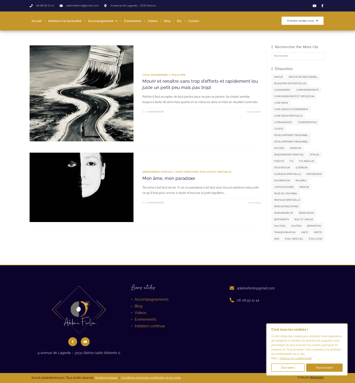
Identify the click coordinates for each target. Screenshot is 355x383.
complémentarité (307, 90)
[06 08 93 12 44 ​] (232, 300)
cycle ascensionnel (155, 75)
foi (291, 161)
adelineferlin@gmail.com (256, 288)
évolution (315, 239)
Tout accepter (324, 367)
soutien (296, 226)
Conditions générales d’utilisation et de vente (151, 377)
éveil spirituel (294, 239)
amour (278, 77)
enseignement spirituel (289, 154)
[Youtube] (85, 341)
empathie (295, 148)
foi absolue (306, 161)
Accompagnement (101, 21)
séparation (314, 226)
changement (282, 90)
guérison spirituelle (287, 174)
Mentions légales (106, 377)
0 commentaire (155, 112)
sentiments (281, 219)
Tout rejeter (288, 367)
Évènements (132, 21)
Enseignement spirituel (157, 172)
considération (307, 122)
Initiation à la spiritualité (64, 21)
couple (278, 128)
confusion (281, 103)
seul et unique (303, 219)
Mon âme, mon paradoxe (168, 178)
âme (276, 239)
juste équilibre (284, 187)
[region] (307, 349)
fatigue (314, 154)
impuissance (314, 174)
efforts (279, 148)
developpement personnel (291, 135)
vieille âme (178, 75)
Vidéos (153, 21)
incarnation (282, 180)
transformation (284, 232)
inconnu (300, 180)
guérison (301, 167)
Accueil (36, 21)
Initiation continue (150, 326)
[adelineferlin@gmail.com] (232, 288)
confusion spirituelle (288, 116)
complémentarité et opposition (294, 96)
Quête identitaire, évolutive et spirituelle (203, 172)
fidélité (279, 161)
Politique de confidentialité (296, 358)
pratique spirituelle (287, 200)
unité (304, 232)
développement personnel (291, 141)
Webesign (317, 377)
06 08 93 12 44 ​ (248, 300)
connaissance (283, 122)
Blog (167, 21)
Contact (193, 21)
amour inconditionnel (303, 77)
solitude (279, 226)
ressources (306, 213)
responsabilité (283, 213)
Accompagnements (152, 299)
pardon (304, 187)
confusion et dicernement (291, 109)
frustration (282, 167)
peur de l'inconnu (285, 193)
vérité (318, 232)
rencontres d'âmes (286, 206)
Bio (179, 21)
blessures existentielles (290, 83)
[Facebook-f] (72, 341)
